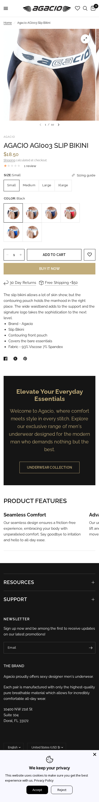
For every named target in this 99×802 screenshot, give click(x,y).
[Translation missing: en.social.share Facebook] (6, 358)
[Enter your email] (90, 647)
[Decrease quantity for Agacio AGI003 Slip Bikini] (7, 254)
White (32, 232)
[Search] (85, 8)
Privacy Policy (44, 780)
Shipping (9, 160)
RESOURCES (19, 582)
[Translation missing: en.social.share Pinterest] (26, 358)
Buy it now (49, 269)
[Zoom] (85, 39)
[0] (92, 8)
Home (8, 23)
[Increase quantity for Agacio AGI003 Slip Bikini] (20, 254)
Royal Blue (13, 232)
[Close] (94, 754)
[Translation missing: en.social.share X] (16, 358)
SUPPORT (15, 599)
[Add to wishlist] (89, 255)
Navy (51, 213)
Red (70, 213)
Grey (32, 213)
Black (13, 213)
